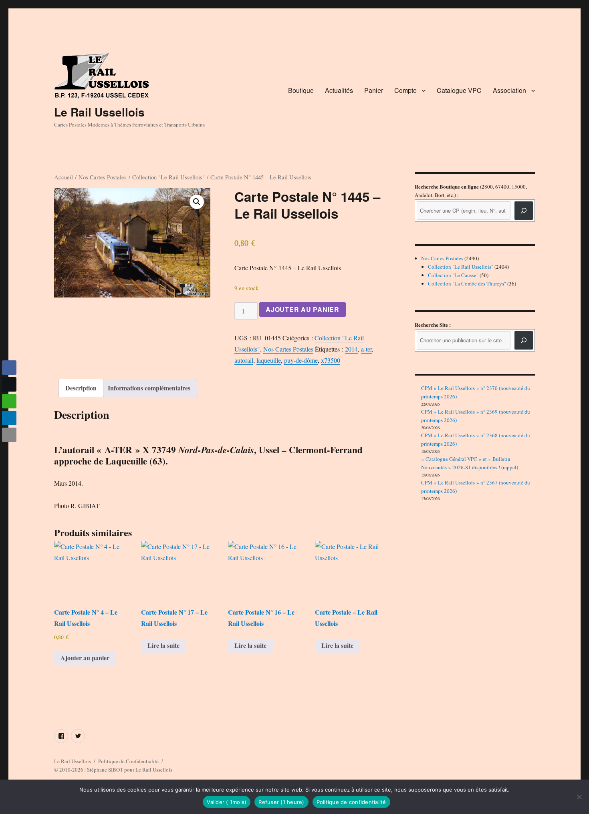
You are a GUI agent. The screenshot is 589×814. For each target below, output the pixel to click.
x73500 (330, 360)
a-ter (366, 349)
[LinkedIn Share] (9, 418)
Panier (373, 90)
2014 (351, 349)
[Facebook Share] (9, 367)
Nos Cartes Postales (103, 177)
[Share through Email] (9, 435)
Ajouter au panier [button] (85, 657)
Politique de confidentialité (351, 802)
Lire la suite (163, 645)
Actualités (339, 90)
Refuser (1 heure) (281, 802)
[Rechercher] (523, 340)
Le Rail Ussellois (99, 112)
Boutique (301, 90)
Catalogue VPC (459, 90)
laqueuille (268, 360)
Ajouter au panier (302, 309)
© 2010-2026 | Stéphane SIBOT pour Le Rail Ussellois (113, 769)
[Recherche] (523, 210)
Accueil (63, 177)
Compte (405, 90)
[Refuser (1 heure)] (579, 797)
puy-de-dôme (301, 360)
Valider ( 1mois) (226, 802)
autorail (243, 360)
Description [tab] (81, 387)
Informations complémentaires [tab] (149, 387)
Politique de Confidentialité (128, 761)
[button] (197, 202)
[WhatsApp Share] (9, 401)
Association (509, 90)
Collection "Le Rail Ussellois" (168, 177)
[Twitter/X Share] (9, 384)
